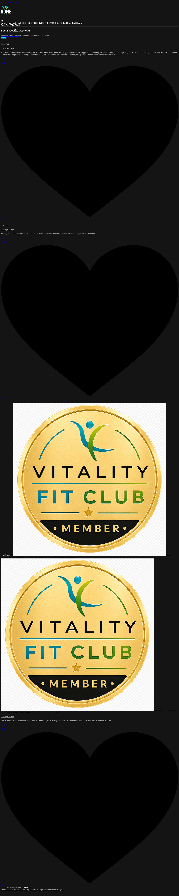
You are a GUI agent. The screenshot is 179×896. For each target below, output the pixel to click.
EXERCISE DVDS (36, 23)
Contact (4, 889)
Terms (20, 889)
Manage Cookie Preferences (47, 889)
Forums (11, 23)
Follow (3, 38)
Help (16, 889)
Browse (4, 23)
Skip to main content (9, 2)
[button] (2, 21)
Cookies (33, 889)
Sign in (79, 23)
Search (18, 23)
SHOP (24, 23)
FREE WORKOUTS (53, 23)
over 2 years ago (7, 48)
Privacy (26, 889)
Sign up (4, 887)
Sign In (18, 25)
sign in (12, 887)
